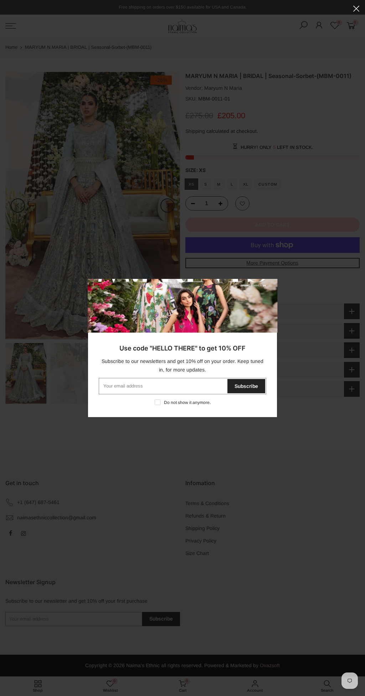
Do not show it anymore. (187, 402)
